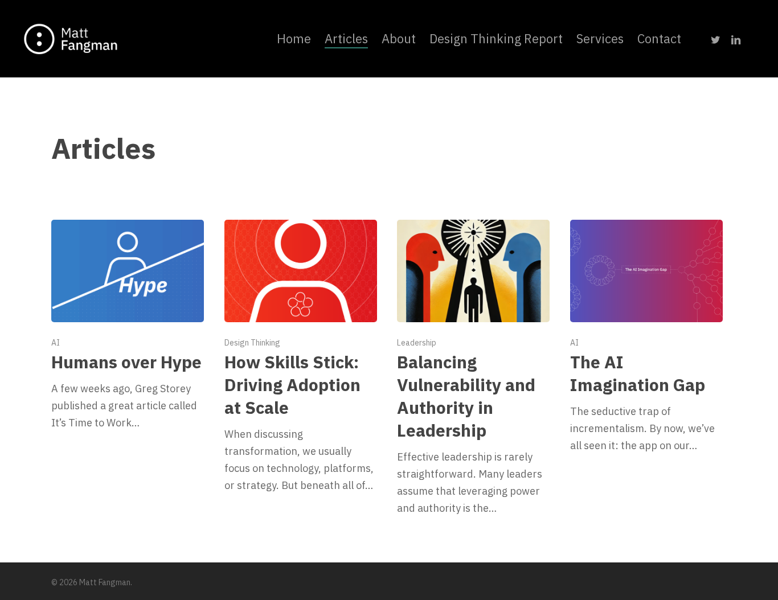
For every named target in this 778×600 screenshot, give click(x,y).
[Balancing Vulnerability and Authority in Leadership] (473, 368)
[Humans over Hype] (127, 325)
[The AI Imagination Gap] (646, 337)
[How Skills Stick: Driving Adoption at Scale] (300, 357)
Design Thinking (252, 343)
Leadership (416, 343)
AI (55, 343)
